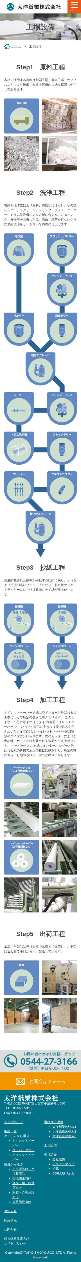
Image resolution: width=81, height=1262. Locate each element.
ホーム (16, 46)
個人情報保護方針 (16, 1238)
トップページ (13, 1122)
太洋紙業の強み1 (64, 1127)
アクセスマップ (63, 1164)
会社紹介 (50, 1154)
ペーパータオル (23, 1150)
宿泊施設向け (21, 1178)
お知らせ (10, 1211)
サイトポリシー (15, 1243)
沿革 (55, 1168)
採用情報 (10, 1220)
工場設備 (50, 1145)
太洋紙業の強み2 (64, 1131)
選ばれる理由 (53, 1122)
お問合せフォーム (47, 1081)
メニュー (74, 10)
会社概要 (58, 1159)
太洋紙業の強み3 (64, 1136)
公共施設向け (21, 1202)
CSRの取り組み (63, 1173)
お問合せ (10, 1229)
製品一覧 (10, 1131)
